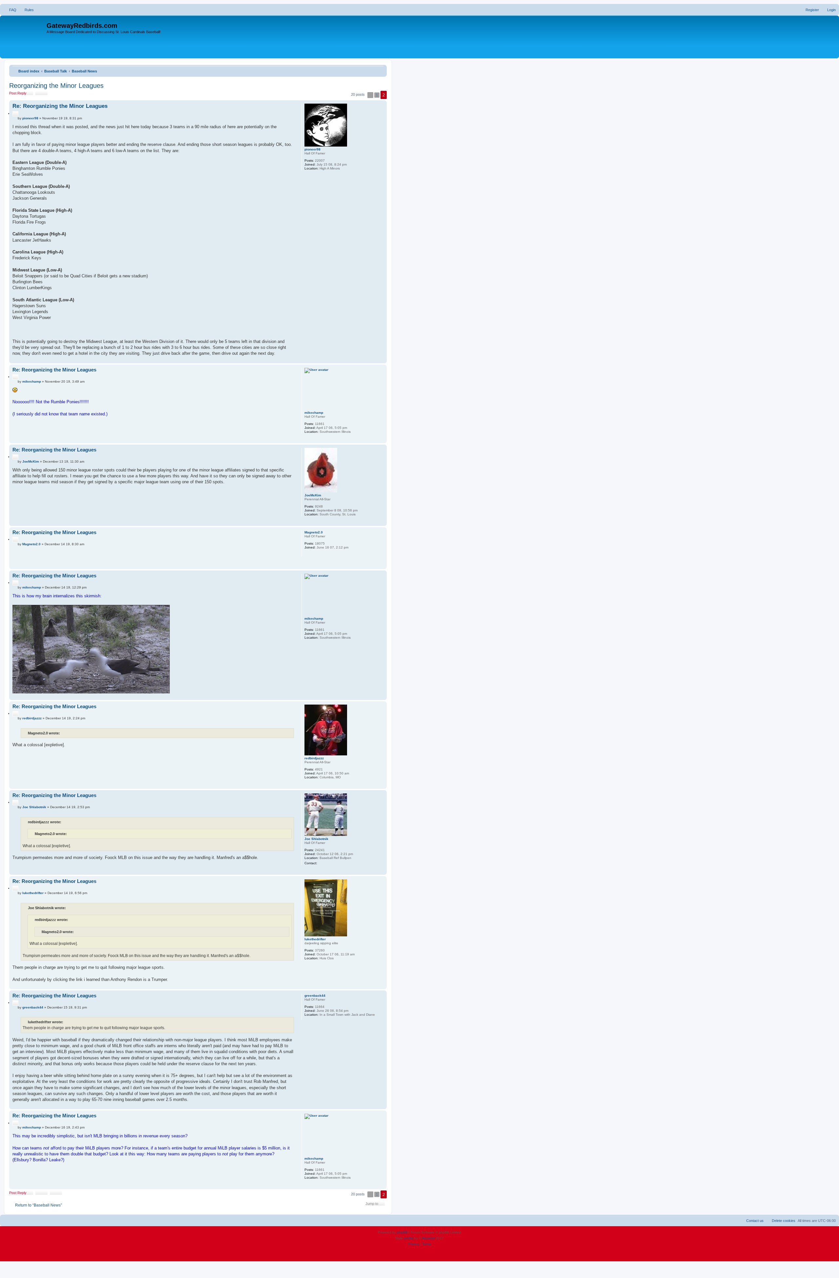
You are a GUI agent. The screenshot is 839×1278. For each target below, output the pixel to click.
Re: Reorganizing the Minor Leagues (59, 106)
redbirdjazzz (314, 758)
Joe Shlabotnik (316, 839)
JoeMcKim (312, 495)
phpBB (402, 1232)
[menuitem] (9, 10)
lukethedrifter (315, 939)
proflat (408, 1238)
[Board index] (24, 37)
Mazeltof (428, 1238)
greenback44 (314, 995)
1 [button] (377, 95)
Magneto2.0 (313, 532)
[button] (370, 95)
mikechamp (313, 412)
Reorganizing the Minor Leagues (56, 85)
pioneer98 (312, 149)
